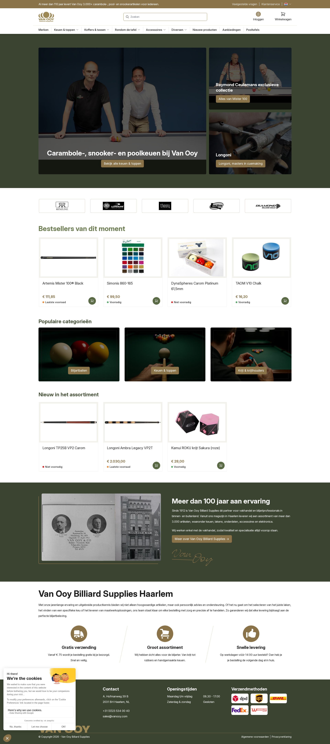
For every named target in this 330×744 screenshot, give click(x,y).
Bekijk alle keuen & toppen (122, 163)
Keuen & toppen (165, 370)
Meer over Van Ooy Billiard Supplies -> (202, 539)
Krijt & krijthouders (251, 370)
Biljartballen (79, 370)
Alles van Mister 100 (233, 99)
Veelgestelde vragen (244, 4)
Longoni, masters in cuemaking (241, 163)
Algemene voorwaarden (255, 736)
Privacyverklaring (282, 736)
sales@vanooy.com (115, 716)
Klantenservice (270, 4)
